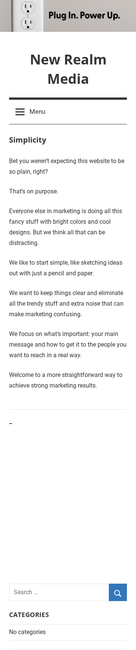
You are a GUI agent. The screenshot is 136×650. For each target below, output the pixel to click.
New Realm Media (68, 69)
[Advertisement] (68, 503)
